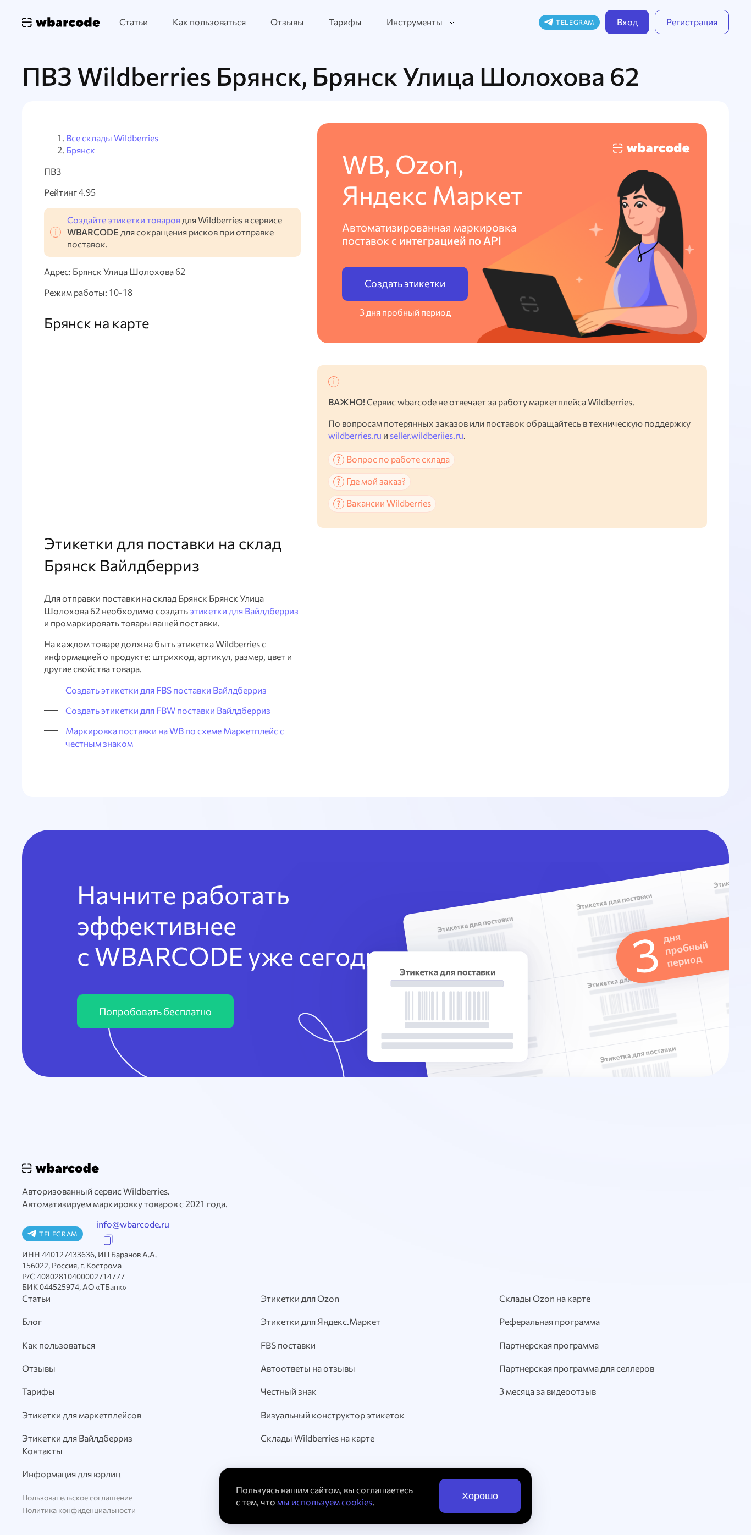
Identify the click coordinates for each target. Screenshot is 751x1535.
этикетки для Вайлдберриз (244, 611)
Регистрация (691, 21)
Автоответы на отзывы (308, 1368)
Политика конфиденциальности (79, 1510)
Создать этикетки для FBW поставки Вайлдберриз (167, 710)
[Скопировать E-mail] (108, 1239)
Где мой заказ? (376, 481)
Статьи (133, 21)
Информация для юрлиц (71, 1473)
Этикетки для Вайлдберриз (77, 1438)
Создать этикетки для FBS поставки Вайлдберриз (166, 690)
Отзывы (287, 21)
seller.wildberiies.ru (426, 435)
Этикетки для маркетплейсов (81, 1415)
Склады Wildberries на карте (317, 1438)
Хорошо (480, 1495)
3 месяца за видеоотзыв (547, 1391)
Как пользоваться (209, 21)
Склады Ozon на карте (544, 1298)
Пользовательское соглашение (77, 1497)
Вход (627, 21)
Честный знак (289, 1391)
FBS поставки (288, 1345)
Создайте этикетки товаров (123, 219)
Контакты (42, 1450)
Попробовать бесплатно (155, 1011)
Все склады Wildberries (112, 138)
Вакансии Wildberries (388, 503)
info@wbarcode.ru (132, 1224)
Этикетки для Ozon (300, 1298)
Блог (32, 1321)
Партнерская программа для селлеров (576, 1368)
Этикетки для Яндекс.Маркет (320, 1321)
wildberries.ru (355, 435)
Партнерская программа (549, 1345)
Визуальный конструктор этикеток (333, 1415)
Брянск (80, 150)
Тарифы (345, 21)
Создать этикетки (405, 283)
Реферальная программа (549, 1321)
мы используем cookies (324, 1502)
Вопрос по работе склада (398, 459)
